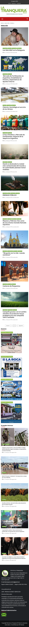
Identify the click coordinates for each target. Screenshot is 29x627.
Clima (3, 444)
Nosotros (14, 3)
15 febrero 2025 (14, 111)
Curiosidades (10, 251)
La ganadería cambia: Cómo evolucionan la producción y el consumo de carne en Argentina (13, 530)
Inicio (9, 3)
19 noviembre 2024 (15, 227)
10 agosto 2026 (13, 533)
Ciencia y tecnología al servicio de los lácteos (14, 108)
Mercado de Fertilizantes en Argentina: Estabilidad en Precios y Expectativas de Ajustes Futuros (13, 79)
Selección (19, 48)
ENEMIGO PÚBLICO (9, 195)
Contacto (19, 3)
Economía (9, 219)
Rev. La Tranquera (7, 52)
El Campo (5, 48)
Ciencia (4, 105)
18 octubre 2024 (15, 288)
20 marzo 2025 (14, 52)
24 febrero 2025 (14, 84)
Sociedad (17, 193)
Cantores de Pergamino (11, 286)
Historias (9, 48)
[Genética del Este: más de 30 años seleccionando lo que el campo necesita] (14, 492)
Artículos (4, 193)
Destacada (5, 310)
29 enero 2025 (14, 172)
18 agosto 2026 (13, 452)
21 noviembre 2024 (15, 197)
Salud (9, 193)
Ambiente (5, 162)
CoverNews (14, 624)
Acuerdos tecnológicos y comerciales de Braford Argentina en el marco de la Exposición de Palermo (13, 557)
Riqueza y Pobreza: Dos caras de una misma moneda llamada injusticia (14, 223)
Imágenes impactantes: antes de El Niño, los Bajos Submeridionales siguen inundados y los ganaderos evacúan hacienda (14, 449)
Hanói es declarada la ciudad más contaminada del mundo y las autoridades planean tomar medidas (14, 167)
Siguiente (21, 325)
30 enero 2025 (14, 140)
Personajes (14, 48)
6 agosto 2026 (13, 560)
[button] (2, 19)
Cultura (9, 284)
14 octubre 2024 (15, 319)
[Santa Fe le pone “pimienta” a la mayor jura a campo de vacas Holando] (14, 465)
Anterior (8, 325)
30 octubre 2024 (15, 257)
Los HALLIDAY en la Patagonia (14, 50)
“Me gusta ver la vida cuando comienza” (14, 254)
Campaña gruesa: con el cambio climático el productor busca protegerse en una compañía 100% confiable (14, 315)
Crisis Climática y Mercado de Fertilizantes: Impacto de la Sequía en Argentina (14, 136)
